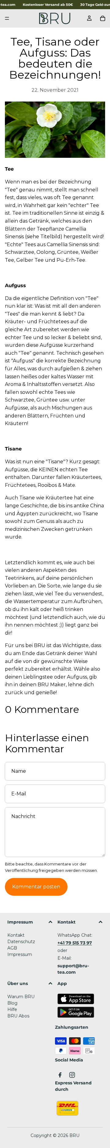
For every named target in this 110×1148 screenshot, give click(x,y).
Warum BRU (21, 996)
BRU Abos (18, 1016)
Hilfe (12, 1009)
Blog (12, 1003)
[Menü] (7, 19)
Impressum (19, 954)
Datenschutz (21, 941)
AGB (12, 948)
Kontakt (15, 935)
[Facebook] (60, 1075)
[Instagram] (72, 1075)
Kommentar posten (36, 887)
